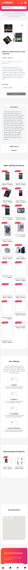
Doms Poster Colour (7, 257)
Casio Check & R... (7, 200)
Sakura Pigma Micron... (7, 317)
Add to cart (16, 93)
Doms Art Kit (20, 257)
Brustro (7, 63)
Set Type (5, 84)
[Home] (3, 568)
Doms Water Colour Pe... (21, 217)
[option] (13, 34)
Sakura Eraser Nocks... (7, 276)
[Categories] (17, 568)
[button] (25, 2)
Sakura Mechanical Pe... (21, 279)
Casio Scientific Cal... (7, 183)
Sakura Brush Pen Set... (21, 313)
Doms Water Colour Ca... (7, 240)
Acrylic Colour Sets (12, 15)
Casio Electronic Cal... (20, 183)
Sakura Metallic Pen (7, 296)
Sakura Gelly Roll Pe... (20, 296)
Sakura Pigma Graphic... (21, 326)
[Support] (25, 568)
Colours (18, 13)
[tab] (14, 107)
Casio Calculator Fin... (7, 217)
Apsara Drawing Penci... (9, 467)
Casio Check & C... (20, 200)
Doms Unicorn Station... (21, 234)
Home (6, 13)
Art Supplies (12, 13)
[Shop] (10, 568)
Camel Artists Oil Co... (20, 467)
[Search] (25, 7)
